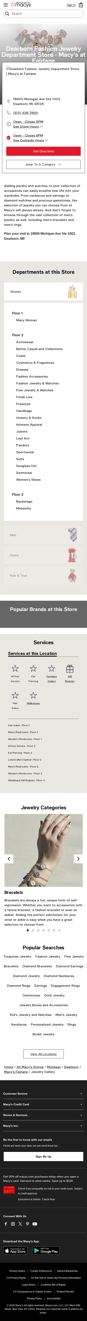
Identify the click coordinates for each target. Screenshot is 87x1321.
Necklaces (19, 1024)
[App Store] (15, 1251)
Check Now (48, 1199)
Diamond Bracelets (37, 966)
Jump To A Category (40, 164)
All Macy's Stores (30, 1067)
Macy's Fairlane (16, 1072)
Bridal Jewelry (43, 1034)
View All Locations (43, 1054)
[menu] (5, 4)
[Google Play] (46, 1251)
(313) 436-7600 (25, 113)
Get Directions (43, 151)
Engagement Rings (65, 985)
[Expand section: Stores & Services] (43, 1115)
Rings (72, 1024)
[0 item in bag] (81, 5)
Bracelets (11, 966)
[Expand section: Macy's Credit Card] (43, 1104)
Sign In (71, 4)
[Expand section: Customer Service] (43, 1093)
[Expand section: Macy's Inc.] (43, 1125)
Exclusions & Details (29, 1199)
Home (14, 555)
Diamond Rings (18, 985)
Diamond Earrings (69, 966)
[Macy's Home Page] (21, 5)
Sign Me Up (43, 1156)
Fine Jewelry (74, 956)
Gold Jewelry (54, 995)
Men (13, 535)
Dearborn (71, 1067)
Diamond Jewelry (26, 976)
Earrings (40, 985)
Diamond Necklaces (59, 976)
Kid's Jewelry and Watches (30, 1014)
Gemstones (31, 995)
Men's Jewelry (66, 1014)
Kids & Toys (18, 575)
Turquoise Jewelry (17, 956)
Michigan (54, 1067)
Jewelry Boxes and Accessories (43, 1005)
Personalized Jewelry (47, 1024)
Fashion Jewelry (47, 956)
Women (15, 291)
